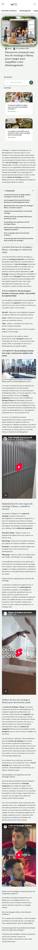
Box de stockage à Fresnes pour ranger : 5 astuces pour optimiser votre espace (18, 353)
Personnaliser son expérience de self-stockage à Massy (17, 223)
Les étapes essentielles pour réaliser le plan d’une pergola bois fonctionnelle (19, 133)
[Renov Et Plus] (14, 4)
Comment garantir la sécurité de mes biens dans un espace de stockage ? (18, 239)
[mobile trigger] (3, 4)
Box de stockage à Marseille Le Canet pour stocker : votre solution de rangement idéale (18, 293)
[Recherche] (34, 4)
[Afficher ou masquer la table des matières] (24, 190)
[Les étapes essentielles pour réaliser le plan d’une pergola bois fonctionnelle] (19, 123)
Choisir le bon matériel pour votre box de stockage (18, 212)
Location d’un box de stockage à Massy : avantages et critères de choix (17, 196)
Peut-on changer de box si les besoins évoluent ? (16, 234)
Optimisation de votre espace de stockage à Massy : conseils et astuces (18, 206)
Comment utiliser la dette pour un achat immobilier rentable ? (18, 107)
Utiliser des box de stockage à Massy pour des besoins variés (18, 217)
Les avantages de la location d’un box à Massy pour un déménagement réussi (17, 201)
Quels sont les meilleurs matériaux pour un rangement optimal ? (18, 228)
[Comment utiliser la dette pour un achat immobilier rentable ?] (19, 97)
